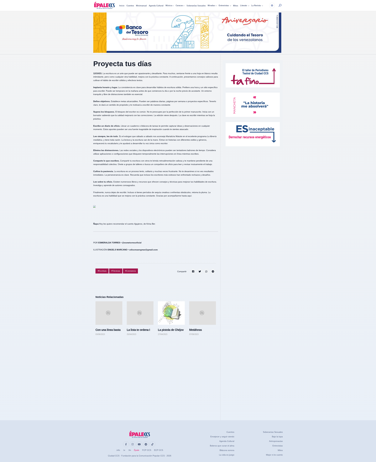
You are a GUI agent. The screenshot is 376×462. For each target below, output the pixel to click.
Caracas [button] (179, 6)
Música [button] (169, 6)
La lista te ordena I (138, 329)
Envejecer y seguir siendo (222, 436)
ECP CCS (158, 450)
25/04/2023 (131, 334)
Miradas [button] (211, 6)
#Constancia (130, 271)
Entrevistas (277, 446)
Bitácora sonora (227, 450)
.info (118, 450)
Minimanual (141, 6)
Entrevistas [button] (224, 6)
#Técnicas (115, 271)
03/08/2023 (100, 334)
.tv (124, 450)
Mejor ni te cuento (274, 455)
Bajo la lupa (277, 436)
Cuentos (130, 6)
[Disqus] (155, 375)
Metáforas (195, 329)
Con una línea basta (107, 329)
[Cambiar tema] (272, 5)
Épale (136, 450)
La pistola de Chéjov (171, 329)
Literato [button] (244, 6)
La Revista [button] (256, 6)
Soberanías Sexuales (196, 6)
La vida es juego (226, 455)
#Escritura (102, 271)
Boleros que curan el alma (222, 446)
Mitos (235, 6)
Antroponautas (276, 441)
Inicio (121, 6)
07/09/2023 (194, 334)
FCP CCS (146, 450)
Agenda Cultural (156, 6)
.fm (129, 450)
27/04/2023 (162, 334)
